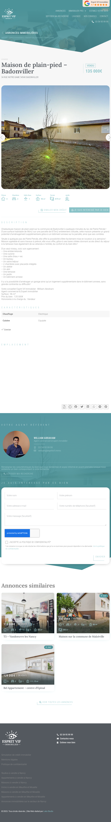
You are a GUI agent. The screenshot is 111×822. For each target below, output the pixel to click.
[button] (76, 406)
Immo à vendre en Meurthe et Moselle (19, 787)
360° (105, 596)
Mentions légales (9, 759)
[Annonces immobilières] (2, 33)
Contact (104, 16)
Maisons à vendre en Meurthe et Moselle (20, 792)
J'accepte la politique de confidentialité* (30, 542)
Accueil (4, 37)
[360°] (101, 596)
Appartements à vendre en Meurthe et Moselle (23, 796)
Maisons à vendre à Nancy (14, 782)
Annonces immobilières (21, 33)
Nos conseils (90, 16)
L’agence (76, 16)
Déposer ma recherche (57, 16)
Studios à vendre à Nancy (13, 773)
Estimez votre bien (98, 11)
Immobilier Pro (76, 11)
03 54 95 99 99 (101, 21)
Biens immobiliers (16, 37)
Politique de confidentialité (14, 764)
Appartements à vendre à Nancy (16, 778)
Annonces (60, 11)
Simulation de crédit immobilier (16, 755)
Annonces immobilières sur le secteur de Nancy (23, 801)
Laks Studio (48, 811)
